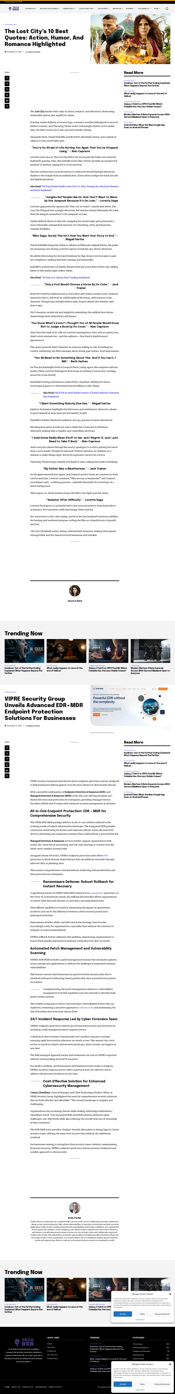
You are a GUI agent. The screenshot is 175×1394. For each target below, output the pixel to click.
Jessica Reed (34, 52)
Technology (128, 112)
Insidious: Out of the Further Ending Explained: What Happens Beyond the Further (23, 670)
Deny (142, 1384)
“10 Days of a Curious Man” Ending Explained (66, 277)
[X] (7, 83)
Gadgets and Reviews (132, 101)
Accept (123, 1384)
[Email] (7, 106)
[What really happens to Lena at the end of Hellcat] (66, 651)
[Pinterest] (7, 89)
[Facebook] (7, 78)
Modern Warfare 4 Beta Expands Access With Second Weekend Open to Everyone (150, 670)
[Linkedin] (7, 100)
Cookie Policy (140, 1389)
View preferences (162, 1384)
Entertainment (11, 24)
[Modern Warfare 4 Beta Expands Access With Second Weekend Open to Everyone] (150, 651)
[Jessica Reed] (74, 591)
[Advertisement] (74, 90)
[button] (170, 1364)
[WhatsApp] (7, 95)
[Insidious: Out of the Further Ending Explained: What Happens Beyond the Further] (24, 651)
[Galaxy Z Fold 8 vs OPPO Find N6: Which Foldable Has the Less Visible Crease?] (108, 651)
